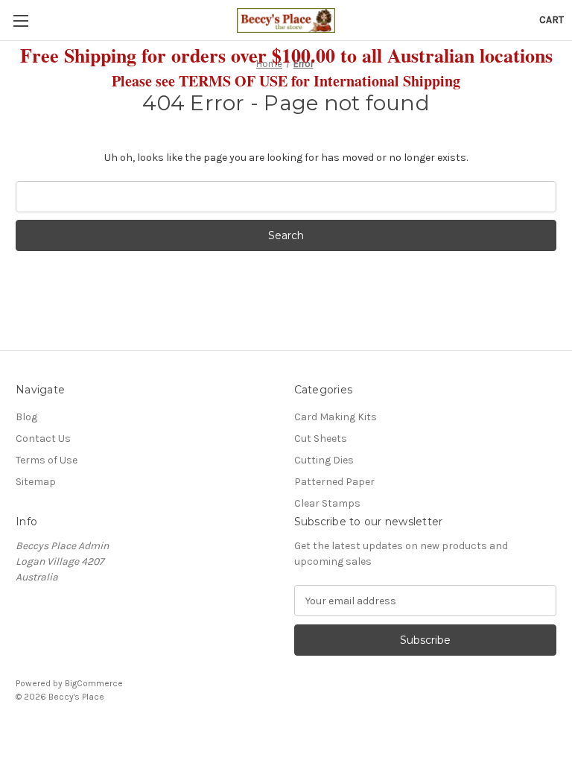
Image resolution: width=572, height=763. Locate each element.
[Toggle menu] (20, 20)
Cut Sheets (320, 438)
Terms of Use (46, 460)
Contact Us (43, 438)
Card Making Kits (335, 417)
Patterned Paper (334, 481)
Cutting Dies (324, 460)
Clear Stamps (327, 503)
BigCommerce (94, 683)
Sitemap (36, 481)
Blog (26, 417)
